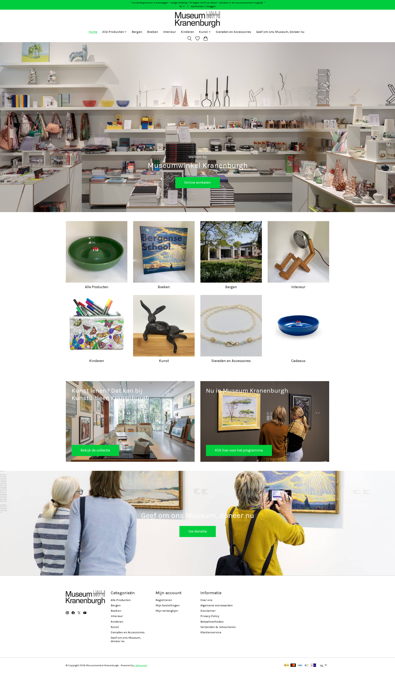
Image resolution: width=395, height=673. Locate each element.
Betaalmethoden (212, 621)
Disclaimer (208, 611)
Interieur (169, 32)
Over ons (206, 600)
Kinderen (187, 32)
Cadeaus (298, 361)
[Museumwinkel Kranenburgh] (197, 19)
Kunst (164, 361)
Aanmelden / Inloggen (203, 6)
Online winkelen (197, 183)
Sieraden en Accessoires (233, 32)
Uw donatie (197, 531)
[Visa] (300, 665)
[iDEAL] (286, 665)
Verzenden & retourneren (218, 627)
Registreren (164, 600)
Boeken (152, 32)
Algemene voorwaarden (216, 605)
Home (93, 32)
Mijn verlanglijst (167, 611)
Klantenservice (210, 632)
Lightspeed (140, 665)
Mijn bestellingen (168, 605)
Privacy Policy (209, 616)
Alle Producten (96, 287)
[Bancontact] (306, 665)
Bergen (137, 32)
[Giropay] (313, 665)
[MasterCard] (293, 665)
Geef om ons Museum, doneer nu (280, 32)
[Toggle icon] (190, 38)
